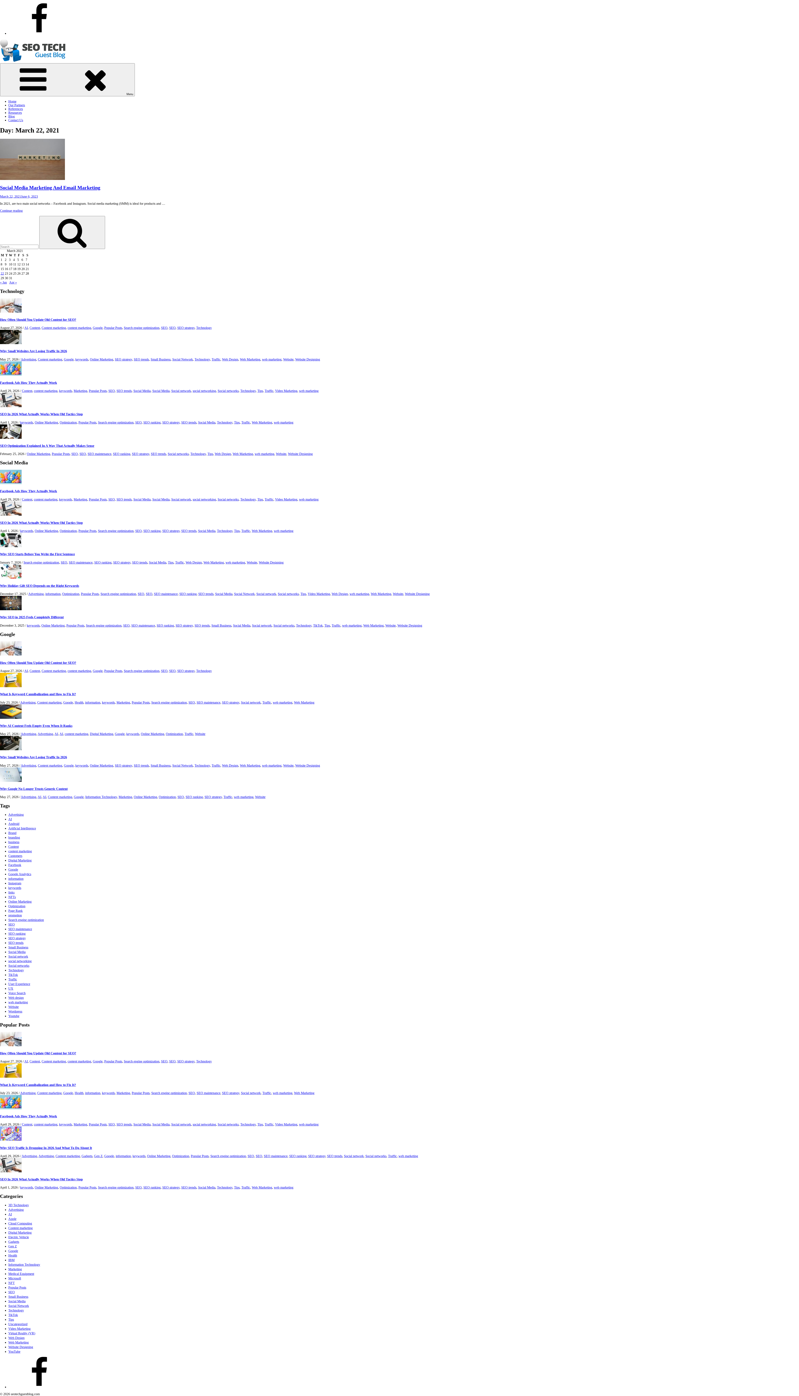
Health (79, 702)
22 (2, 273)
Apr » (13, 282)
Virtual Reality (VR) (21, 1333)
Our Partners (16, 105)
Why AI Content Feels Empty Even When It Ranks (36, 726)
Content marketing (54, 328)
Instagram (14, 883)
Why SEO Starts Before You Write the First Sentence (37, 554)
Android (13, 824)
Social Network (182, 359)
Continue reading (11, 210)
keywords (81, 359)
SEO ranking (152, 422)
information (53, 594)
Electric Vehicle (18, 1237)
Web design (16, 997)
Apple (12, 1219)
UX (10, 988)
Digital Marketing (101, 734)
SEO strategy (186, 328)
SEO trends (141, 359)
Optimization (68, 422)
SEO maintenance (99, 454)
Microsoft (14, 1278)
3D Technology (18, 1205)
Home (12, 101)
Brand (12, 833)
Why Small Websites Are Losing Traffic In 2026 (33, 351)
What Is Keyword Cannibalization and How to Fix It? (38, 694)
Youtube (13, 1016)
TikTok (318, 625)
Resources (15, 112)
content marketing (79, 328)
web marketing (272, 359)
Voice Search (17, 993)
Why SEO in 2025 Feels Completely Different (32, 617)
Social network (181, 391)
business (13, 842)
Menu (130, 94)
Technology (204, 328)
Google (98, 328)
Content (35, 328)
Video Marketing (286, 391)
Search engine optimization (141, 328)
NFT (11, 1283)
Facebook (14, 865)
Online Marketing (101, 359)
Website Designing (307, 359)
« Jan (3, 282)
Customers (15, 856)
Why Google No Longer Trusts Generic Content (34, 789)
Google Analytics (19, 874)
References (15, 109)
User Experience (19, 984)
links (11, 892)
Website (288, 359)
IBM (11, 1260)
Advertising (28, 359)
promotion (15, 915)
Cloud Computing (20, 1223)
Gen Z (98, 1156)
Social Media (142, 391)
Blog (11, 116)
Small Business (161, 359)
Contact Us (15, 120)
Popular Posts (113, 328)
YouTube (14, 1351)
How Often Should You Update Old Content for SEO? (38, 319)
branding (14, 837)
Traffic (216, 359)
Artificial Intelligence (22, 828)
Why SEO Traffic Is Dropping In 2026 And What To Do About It (46, 1148)
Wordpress (15, 1011)
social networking (204, 391)
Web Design (230, 359)
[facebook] (39, 33)
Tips (260, 391)
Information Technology (101, 797)
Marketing (80, 391)
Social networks (228, 391)
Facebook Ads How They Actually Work (28, 382)
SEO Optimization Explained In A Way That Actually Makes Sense (47, 446)
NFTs (12, 897)
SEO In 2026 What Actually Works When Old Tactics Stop (41, 414)
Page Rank (15, 910)
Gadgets (87, 1156)
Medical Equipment (21, 1274)
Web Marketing (250, 359)
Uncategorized (17, 1324)
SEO (164, 328)
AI (26, 328)
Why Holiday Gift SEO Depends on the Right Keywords (39, 586)
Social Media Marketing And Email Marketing (50, 187)
